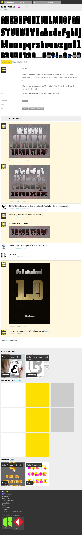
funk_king (18, 256)
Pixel (48, 56)
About (4, 505)
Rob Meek (19, 511)
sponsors (17, 515)
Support (50, 2)
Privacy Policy (6, 498)
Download (7, 62)
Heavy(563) (40, 108)
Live (35, 2)
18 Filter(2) (32, 108)
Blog (12, 460)
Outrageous (18, 248)
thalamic (5, 9)
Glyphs (5, 528)
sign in (7, 340)
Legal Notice (6, 503)
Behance (47, 331)
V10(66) (25, 108)
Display (25, 100)
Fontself (16, 528)
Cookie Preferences (8, 500)
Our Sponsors (6, 507)
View (74, 56)
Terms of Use (6, 496)
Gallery (21, 2)
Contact (4, 509)
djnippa (17, 208)
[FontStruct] (2, 2)
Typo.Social (7, 494)
